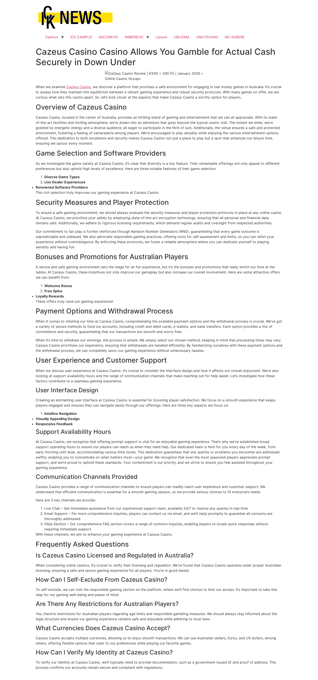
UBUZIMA (182, 37)
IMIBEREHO (134, 37)
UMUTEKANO (207, 37)
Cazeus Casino (78, 87)
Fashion (51, 37)
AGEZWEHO (108, 37)
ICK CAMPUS (81, 37)
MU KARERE (235, 37)
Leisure (161, 37)
